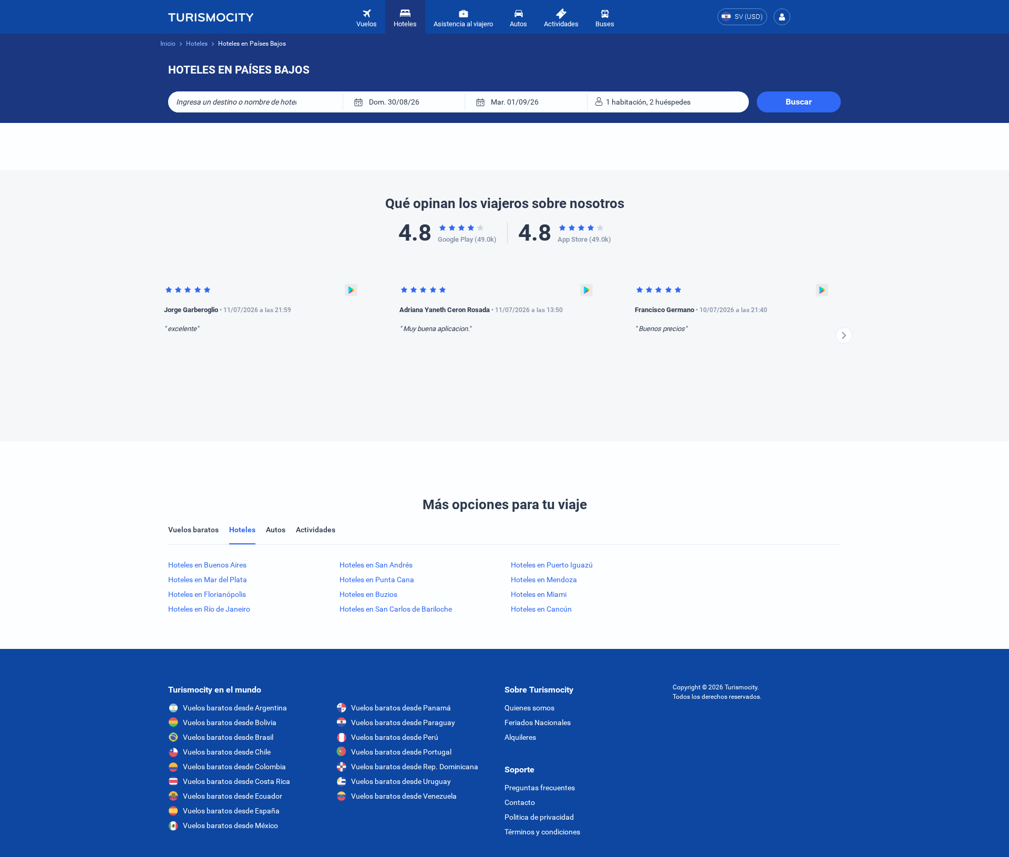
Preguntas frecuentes (539, 787)
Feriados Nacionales (537, 722)
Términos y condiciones (542, 832)
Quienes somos (529, 708)
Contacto (519, 802)
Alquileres (520, 737)
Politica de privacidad (539, 817)
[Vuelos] (210, 17)
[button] (782, 16)
